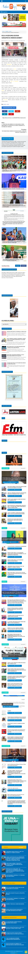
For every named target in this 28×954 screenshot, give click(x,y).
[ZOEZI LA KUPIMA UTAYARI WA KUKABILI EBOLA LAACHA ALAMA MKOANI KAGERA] (4, 516)
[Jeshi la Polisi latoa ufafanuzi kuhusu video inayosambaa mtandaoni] (4, 768)
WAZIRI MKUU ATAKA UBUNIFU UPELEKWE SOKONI (13, 188)
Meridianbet (9, 64)
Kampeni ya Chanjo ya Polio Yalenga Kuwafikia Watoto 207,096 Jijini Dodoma (15, 933)
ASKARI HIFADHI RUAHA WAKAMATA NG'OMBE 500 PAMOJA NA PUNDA (14, 910)
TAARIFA (9, 710)
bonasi (3, 90)
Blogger (17, 265)
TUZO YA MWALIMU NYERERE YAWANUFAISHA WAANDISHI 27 (13, 939)
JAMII (10, 31)
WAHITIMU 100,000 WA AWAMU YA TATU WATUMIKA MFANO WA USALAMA (15, 355)
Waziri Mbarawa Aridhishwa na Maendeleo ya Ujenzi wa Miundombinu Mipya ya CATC (13, 170)
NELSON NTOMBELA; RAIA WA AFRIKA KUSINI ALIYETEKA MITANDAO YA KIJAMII (16, 487)
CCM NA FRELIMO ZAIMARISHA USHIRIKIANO (16, 546)
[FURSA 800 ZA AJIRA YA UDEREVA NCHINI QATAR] (4, 727)
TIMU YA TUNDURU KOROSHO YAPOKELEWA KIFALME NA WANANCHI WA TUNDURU (16, 493)
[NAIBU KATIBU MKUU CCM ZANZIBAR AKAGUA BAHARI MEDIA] (4, 563)
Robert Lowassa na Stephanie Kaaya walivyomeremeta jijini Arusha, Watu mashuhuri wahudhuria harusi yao (15, 684)
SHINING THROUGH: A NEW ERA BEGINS (15, 903)
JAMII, (24, 40)
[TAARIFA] (4, 714)
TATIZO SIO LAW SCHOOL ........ (13, 788)
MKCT (16, 952)
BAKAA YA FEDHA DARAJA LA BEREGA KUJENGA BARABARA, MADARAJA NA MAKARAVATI (15, 609)
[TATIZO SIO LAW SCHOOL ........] (4, 792)
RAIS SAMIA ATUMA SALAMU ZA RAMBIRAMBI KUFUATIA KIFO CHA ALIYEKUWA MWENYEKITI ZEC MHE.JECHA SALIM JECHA (16, 636)
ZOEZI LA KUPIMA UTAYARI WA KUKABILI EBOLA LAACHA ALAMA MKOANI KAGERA (16, 513)
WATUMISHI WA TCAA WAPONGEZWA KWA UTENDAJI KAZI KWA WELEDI (16, 347)
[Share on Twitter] (11, 111)
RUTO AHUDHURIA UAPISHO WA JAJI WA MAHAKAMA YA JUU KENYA (15, 888)
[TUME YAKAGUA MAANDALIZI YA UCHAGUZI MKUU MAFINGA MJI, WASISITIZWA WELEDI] (4, 720)
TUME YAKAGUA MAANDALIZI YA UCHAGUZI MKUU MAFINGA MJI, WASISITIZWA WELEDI (16, 718)
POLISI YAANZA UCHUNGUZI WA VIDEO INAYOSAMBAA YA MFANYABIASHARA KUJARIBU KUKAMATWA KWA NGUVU (15, 738)
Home (3, 31)
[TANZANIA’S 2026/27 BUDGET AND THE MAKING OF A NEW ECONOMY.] (4, 570)
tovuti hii (5, 99)
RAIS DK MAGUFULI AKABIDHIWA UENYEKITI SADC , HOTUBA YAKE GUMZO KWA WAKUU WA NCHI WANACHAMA (16, 506)
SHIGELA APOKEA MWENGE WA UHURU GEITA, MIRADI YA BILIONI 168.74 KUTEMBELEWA (14, 242)
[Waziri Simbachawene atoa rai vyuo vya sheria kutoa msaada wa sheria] (4, 798)
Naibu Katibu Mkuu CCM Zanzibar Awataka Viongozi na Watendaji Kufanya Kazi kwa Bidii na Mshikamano (16, 573)
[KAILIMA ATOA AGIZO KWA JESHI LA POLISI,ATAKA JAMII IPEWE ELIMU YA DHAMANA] (4, 522)
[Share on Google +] (17, 111)
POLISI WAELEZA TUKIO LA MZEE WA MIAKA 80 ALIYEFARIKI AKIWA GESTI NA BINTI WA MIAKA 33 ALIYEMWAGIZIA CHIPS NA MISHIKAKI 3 (14, 479)
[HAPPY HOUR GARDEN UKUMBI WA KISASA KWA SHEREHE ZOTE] (4, 503)
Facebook (24, 265)
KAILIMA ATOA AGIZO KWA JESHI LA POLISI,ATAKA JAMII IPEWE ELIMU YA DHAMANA (15, 520)
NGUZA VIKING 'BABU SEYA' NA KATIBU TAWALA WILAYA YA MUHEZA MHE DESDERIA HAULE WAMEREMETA (16, 670)
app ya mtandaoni (14, 81)
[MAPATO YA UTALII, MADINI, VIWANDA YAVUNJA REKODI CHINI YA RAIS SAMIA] (4, 631)
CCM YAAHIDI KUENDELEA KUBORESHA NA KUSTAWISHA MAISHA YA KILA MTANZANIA (12, 539)
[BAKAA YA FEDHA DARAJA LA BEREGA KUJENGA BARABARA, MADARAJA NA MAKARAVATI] (4, 611)
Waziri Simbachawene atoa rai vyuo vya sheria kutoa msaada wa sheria (15, 795)
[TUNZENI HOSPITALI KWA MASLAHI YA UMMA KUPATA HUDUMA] (4, 619)
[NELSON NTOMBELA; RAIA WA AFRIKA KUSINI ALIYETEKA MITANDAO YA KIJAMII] (4, 490)
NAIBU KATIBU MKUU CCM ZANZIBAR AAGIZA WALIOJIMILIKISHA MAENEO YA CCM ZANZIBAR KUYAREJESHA (16, 553)
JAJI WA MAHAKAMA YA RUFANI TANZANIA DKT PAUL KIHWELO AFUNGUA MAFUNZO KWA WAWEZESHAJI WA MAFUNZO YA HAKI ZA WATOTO (16, 802)
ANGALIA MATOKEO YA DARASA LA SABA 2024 (16, 331)
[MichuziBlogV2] (14, 6)
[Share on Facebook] (4, 111)
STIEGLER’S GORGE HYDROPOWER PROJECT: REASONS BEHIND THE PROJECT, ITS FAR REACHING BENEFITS (16, 677)
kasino (15, 68)
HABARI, (21, 40)
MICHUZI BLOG (8, 951)
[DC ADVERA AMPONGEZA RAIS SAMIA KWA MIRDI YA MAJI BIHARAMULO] (4, 625)
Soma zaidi (23, 468)
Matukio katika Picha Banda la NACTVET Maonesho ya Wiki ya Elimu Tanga (15, 928)
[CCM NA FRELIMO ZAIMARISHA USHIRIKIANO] (4, 550)
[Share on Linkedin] (4, 114)
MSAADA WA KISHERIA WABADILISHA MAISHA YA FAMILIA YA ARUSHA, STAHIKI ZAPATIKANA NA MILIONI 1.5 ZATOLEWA (14, 205)
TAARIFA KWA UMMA (7, 704)
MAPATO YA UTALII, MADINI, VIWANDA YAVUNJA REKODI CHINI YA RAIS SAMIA (15, 629)
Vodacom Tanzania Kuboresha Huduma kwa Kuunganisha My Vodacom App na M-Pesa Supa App (16, 730)
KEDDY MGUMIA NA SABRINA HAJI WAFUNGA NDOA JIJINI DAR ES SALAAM (15, 944)
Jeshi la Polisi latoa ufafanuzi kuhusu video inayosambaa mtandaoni (16, 765)
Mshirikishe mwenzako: (8, 107)
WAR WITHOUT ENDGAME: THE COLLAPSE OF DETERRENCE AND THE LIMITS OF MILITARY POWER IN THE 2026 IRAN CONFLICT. (15, 870)
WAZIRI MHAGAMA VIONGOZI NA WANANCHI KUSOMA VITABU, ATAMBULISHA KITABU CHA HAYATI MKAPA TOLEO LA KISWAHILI (16, 781)
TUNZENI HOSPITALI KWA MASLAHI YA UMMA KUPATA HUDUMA (15, 616)
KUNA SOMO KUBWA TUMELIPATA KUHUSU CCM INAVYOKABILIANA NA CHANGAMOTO (14, 864)
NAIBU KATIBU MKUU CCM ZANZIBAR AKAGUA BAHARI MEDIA (15, 560)
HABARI (6, 31)
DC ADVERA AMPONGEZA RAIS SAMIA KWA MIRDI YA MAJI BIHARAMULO (16, 622)
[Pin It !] (11, 114)
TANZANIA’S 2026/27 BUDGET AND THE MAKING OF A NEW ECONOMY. (15, 567)
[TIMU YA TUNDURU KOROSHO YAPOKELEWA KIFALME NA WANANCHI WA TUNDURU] (4, 496)
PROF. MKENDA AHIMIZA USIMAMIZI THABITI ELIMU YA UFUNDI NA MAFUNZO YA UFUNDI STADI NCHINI (16, 339)
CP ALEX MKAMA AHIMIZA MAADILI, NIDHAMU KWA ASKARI (14, 922)
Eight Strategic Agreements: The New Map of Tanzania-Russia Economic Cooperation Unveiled (13, 593)
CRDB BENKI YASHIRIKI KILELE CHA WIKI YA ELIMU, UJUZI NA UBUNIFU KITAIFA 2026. (13, 260)
